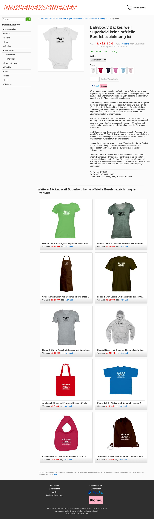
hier (55, 474)
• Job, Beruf (8, 50)
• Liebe (6, 76)
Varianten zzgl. (54, 246)
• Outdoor (7, 46)
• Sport (6, 71)
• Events (7, 33)
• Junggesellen (9, 29)
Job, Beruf (49, 18)
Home (40, 18)
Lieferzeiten (96, 489)
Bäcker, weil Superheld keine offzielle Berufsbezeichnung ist (82, 18)
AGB (54, 492)
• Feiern (6, 38)
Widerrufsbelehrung (54, 495)
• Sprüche (7, 84)
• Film (5, 80)
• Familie (7, 67)
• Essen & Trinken (11, 63)
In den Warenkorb (109, 79)
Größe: (93, 56)
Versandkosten (95, 485)
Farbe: (93, 65)
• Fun (5, 42)
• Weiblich (10, 55)
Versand (125, 44)
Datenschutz (54, 489)
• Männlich (10, 59)
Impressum (54, 485)
